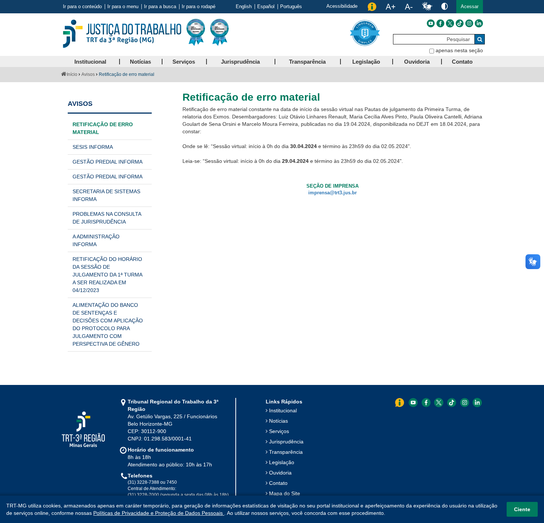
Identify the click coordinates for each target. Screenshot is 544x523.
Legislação (281, 462)
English (244, 6)
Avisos (88, 74)
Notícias (278, 421)
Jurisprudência (286, 442)
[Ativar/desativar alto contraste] (444, 6)
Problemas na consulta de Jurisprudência (107, 218)
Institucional (283, 410)
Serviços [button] (183, 61)
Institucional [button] (90, 61)
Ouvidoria (280, 473)
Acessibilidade (341, 6)
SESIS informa (93, 147)
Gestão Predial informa (107, 162)
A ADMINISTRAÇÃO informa (96, 240)
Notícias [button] (140, 61)
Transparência (286, 452)
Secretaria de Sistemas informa (106, 195)
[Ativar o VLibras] (427, 6)
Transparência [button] (307, 61)
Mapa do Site (284, 493)
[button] (469, 6)
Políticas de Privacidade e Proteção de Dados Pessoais (158, 513)
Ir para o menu (122, 6)
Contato (278, 483)
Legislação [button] (366, 61)
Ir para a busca (160, 6)
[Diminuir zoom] (409, 6)
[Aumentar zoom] (390, 6)
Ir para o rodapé (198, 6)
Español (266, 6)
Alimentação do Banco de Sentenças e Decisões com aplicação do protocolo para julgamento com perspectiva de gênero (108, 324)
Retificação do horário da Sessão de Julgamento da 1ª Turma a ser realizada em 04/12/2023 (107, 274)
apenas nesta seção (459, 50)
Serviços (279, 431)
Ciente (522, 509)
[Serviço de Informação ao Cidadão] (372, 6)
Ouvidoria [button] (417, 61)
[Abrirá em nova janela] (431, 23)
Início (72, 74)
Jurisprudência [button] (240, 61)
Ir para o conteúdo (82, 6)
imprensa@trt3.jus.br (332, 192)
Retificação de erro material (103, 128)
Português (291, 6)
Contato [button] (462, 61)
